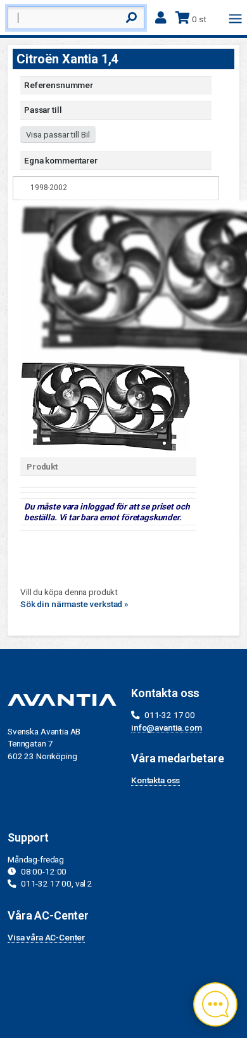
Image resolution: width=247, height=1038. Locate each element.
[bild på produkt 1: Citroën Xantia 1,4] (105, 404)
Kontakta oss (155, 780)
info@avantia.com (166, 727)
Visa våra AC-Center (46, 937)
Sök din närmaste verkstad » (74, 604)
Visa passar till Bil (58, 134)
